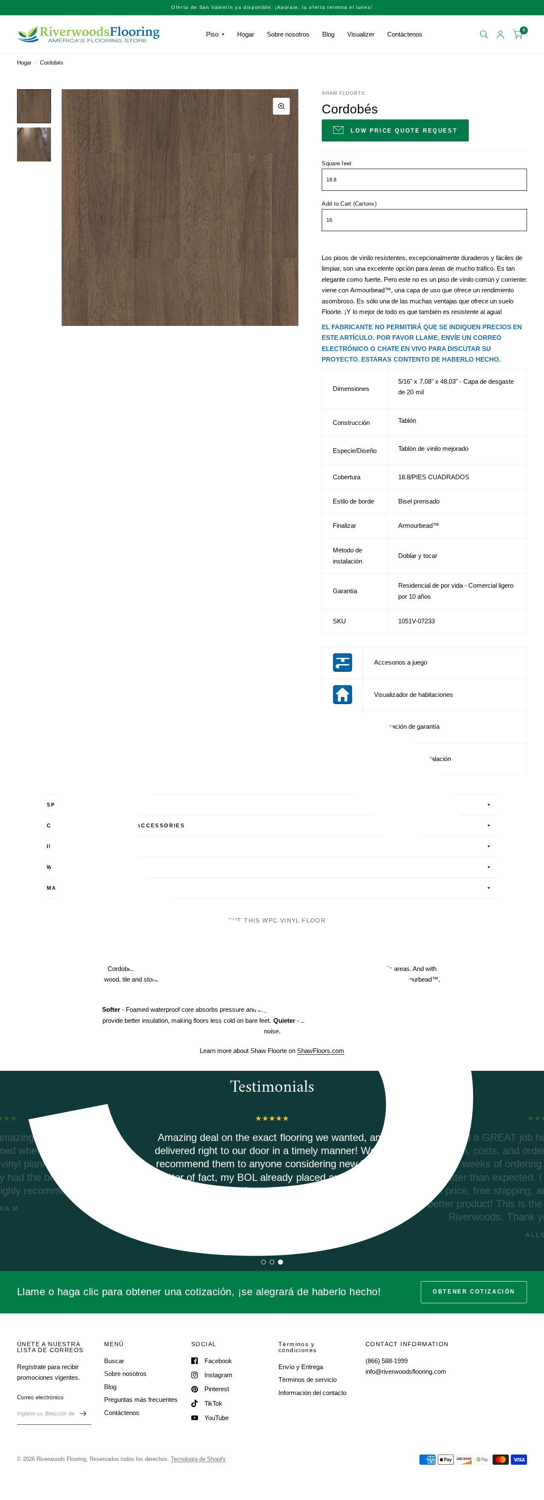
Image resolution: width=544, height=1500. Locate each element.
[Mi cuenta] (500, 34)
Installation (71, 846)
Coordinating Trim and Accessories (116, 826)
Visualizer (360, 34)
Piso (212, 34)
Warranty (66, 867)
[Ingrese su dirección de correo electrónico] (82, 1414)
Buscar (114, 1360)
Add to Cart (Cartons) (349, 204)
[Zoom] (281, 106)
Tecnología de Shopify (198, 1459)
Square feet (336, 163)
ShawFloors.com (320, 1050)
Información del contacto (312, 1392)
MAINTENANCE (71, 888)
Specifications (75, 805)
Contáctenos (404, 34)
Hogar (245, 34)
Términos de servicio (307, 1379)
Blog (328, 34)
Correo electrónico (40, 1397)
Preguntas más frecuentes (141, 1399)
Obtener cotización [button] (474, 1291)
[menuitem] (215, 34)
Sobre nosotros (288, 34)
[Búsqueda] (484, 34)
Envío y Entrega (300, 1366)
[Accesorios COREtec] (342, 661)
